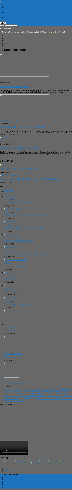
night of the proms (37, 394)
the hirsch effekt (55, 399)
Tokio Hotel (62, 399)
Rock (1, 79)
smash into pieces (8, 399)
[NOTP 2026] (63, 461)
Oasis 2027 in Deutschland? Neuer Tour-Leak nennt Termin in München (30, 179)
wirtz (21, 401)
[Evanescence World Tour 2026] (9, 461)
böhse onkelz (12, 391)
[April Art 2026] (36, 463)
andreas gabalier (23, 390)
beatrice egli (58, 390)
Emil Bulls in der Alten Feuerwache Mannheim (24, 127)
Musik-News (8, 9)
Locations (7, 7)
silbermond (57, 396)
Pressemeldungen (10, 12)
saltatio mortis (36, 396)
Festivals (7, 10)
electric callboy (25, 391)
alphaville (15, 390)
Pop (14, 225)
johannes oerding (63, 391)
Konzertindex (8, 17)
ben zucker (65, 390)
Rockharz (21, 396)
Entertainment (8, 250)
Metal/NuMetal (8, 237)
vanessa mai (11, 401)
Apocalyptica (32, 390)
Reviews (7, 14)
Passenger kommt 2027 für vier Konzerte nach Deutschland (23, 228)
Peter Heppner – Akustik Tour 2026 (15, 266)
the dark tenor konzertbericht (43, 399)
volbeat (18, 401)
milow (29, 393)
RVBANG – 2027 (9, 279)
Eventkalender (8, 19)
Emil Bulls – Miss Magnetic (14, 86)
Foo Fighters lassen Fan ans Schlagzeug (17, 383)
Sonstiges (7, 288)
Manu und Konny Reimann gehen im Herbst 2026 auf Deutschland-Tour (27, 253)
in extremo (54, 392)
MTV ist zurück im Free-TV (12, 291)
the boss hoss (15, 399)
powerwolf (16, 396)
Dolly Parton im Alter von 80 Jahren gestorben (20, 169)
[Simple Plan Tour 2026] (34, 461)
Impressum (7, 471)
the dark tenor (28, 398)
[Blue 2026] (43, 461)
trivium (5, 401)
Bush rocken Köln (10, 357)
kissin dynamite (10, 393)
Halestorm (39, 391)
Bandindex (7, 16)
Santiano (50, 396)
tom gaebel (68, 399)
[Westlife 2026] (53, 461)
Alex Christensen (8, 390)
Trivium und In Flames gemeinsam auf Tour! (18, 241)
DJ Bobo (19, 391)
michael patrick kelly (21, 394)
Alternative (15, 120)
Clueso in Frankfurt (10, 330)
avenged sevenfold (49, 390)
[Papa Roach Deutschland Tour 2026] (21, 461)
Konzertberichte (9, 5)
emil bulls (33, 391)
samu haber (44, 396)
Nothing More (60, 394)
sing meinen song (66, 396)
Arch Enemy (40, 390)
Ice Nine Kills (47, 391)
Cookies (6, 469)
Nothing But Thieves (49, 394)
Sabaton (27, 396)
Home (6, 4)
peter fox (10, 396)
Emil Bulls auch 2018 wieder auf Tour (20, 148)
